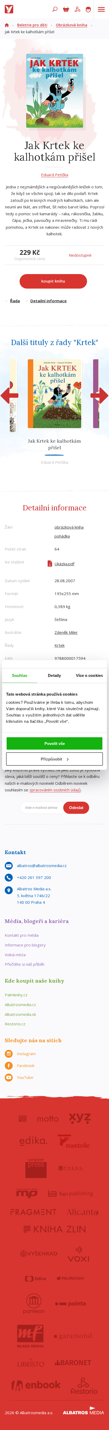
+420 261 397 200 (34, 877)
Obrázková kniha (71, 24)
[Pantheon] (34, 1303)
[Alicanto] (82, 1212)
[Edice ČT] (35, 1278)
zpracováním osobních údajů (55, 789)
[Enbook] (36, 1385)
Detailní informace (48, 300)
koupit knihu (53, 281)
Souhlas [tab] (19, 675)
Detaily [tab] (54, 675)
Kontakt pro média (22, 935)
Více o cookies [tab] (89, 675)
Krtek (59, 645)
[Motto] (48, 1118)
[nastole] (73, 1141)
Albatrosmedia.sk (20, 1014)
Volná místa (15, 954)
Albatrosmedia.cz (20, 1004)
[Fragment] (33, 1212)
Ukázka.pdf (64, 563)
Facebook (25, 1065)
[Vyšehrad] (39, 1253)
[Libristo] (30, 1362)
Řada (15, 300)
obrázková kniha (69, 527)
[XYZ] (80, 1118)
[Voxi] (78, 1253)
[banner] (10, 9)
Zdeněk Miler (66, 632)
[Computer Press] (36, 1168)
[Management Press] (27, 1193)
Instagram (26, 1053)
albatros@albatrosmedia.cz (42, 865)
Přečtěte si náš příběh (24, 964)
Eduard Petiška (54, 174)
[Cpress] (70, 1168)
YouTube (25, 1077)
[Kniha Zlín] (54, 1229)
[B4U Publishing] (70, 1193)
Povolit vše (54, 743)
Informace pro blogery (25, 945)
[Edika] (33, 1141)
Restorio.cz (15, 1023)
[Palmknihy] (70, 1278)
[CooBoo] (22, 1118)
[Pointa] (70, 1303)
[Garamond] (73, 1336)
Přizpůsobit (51, 759)
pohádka (62, 536)
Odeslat (76, 807)
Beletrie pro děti (32, 24)
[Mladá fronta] (30, 1336)
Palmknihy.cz (16, 994)
